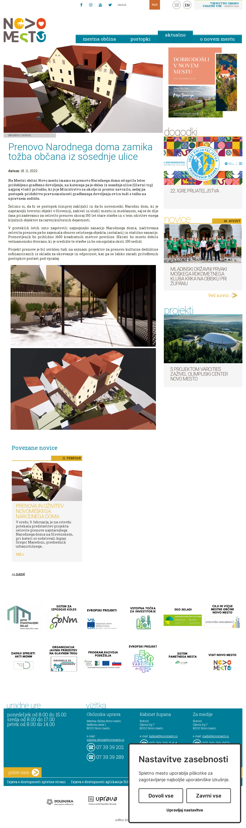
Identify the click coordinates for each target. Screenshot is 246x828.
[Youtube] (100, 5)
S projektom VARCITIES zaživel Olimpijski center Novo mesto (199, 374)
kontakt (176, 5)
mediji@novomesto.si (215, 736)
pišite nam (19, 772)
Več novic (218, 295)
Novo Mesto (36, 30)
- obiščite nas (221, 4)
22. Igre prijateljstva (194, 191)
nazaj (20, 574)
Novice (26, 135)
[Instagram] (91, 5)
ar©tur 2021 (123, 820)
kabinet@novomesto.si (163, 736)
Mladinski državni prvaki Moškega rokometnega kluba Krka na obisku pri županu (198, 276)
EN (187, 5)
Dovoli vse (160, 796)
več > (20, 553)
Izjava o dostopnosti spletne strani (36, 782)
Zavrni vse (208, 796)
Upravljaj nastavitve (184, 810)
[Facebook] (81, 5)
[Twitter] (110, 5)
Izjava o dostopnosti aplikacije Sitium (103, 782)
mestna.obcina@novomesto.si (105, 740)
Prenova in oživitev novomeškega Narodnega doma (40, 511)
